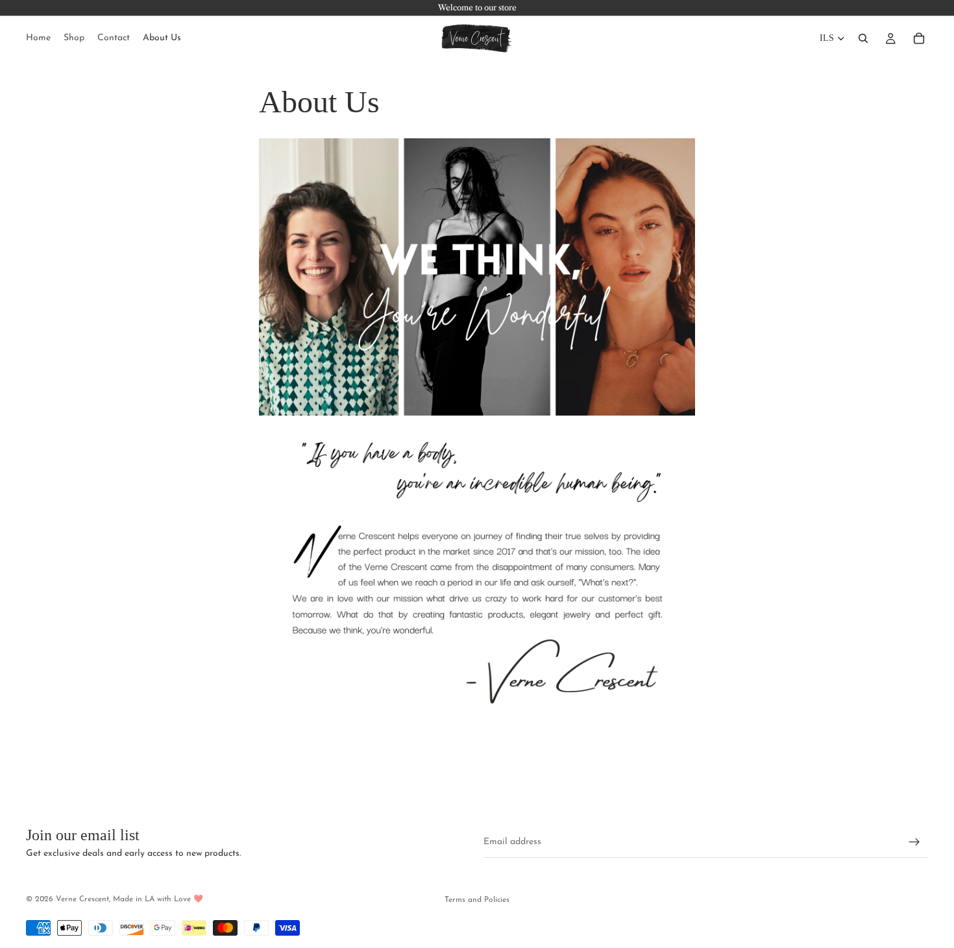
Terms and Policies (477, 900)
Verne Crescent (82, 899)
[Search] (863, 38)
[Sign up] (914, 842)
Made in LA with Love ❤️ (158, 899)
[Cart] (919, 38)
